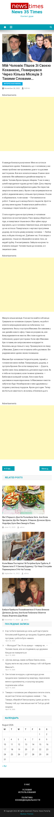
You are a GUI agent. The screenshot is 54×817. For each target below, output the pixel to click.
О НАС (27, 784)
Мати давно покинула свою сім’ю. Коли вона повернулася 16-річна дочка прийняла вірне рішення (47, 469)
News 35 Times (27, 11)
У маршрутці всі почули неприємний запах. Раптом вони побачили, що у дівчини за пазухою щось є (10, 469)
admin (27, 88)
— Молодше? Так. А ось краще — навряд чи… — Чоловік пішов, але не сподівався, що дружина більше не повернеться (26, 649)
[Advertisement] (27, 124)
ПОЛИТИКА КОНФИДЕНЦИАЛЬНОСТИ (27, 798)
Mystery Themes (26, 814)
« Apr (4, 766)
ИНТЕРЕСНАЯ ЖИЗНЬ (12, 84)
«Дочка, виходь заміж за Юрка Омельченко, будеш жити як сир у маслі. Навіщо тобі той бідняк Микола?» (28, 663)
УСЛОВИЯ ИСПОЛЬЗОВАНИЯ (27, 791)
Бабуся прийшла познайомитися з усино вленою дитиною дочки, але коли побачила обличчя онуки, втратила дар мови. (25, 613)
